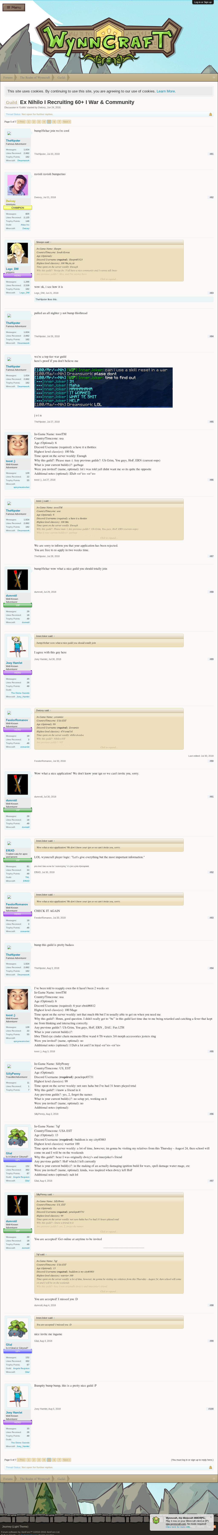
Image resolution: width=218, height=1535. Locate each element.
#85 (212, 421)
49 (28, 619)
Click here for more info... (179, 1527)
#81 (212, 154)
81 (28, 866)
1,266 (26, 282)
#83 (212, 293)
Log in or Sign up (203, 2)
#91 (212, 796)
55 (28, 480)
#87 (212, 556)
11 (28, 1082)
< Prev (21, 121)
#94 (212, 968)
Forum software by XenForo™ (30, 1532)
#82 (212, 197)
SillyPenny (13, 1073)
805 (27, 214)
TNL (27, 877)
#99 (212, 1341)
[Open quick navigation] (214, 77)
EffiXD (10, 850)
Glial (9, 1153)
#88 (212, 592)
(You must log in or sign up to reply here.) (192, 1460)
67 (28, 1173)
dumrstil (11, 595)
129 (27, 473)
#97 (212, 1180)
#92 (212, 872)
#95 (212, 1051)
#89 (212, 659)
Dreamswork (23, 160)
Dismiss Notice (210, 1517)
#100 (211, 1409)
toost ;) (10, 461)
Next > (66, 121)
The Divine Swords (20, 693)
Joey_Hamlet (23, 696)
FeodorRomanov (17, 720)
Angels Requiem (21, 1177)
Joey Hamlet (14, 662)
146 (27, 221)
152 (27, 1166)
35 (28, 679)
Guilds (22, 107)
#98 (212, 1305)
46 (28, 743)
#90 (212, 761)
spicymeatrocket (21, 487)
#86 (212, 479)
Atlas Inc (25, 225)
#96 (212, 1114)
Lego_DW (12, 269)
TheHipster (13, 140)
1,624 (26, 149)
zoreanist (24, 747)
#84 (212, 336)
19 (28, 736)
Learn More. (166, 91)
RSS (214, 1526)
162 (27, 157)
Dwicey (42, 107)
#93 (212, 917)
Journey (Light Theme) (15, 1526)
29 (28, 611)
